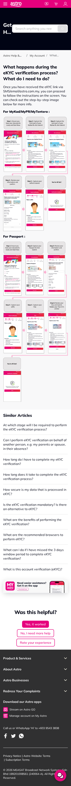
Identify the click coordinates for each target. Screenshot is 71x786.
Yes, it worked (35, 624)
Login (65, 4)
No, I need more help (35, 633)
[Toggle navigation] (5, 3)
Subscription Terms (18, 760)
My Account (37, 55)
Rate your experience (35, 643)
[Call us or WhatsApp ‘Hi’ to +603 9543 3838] (5, 735)
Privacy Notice (12, 756)
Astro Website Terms (36, 756)
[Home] (19, 3)
